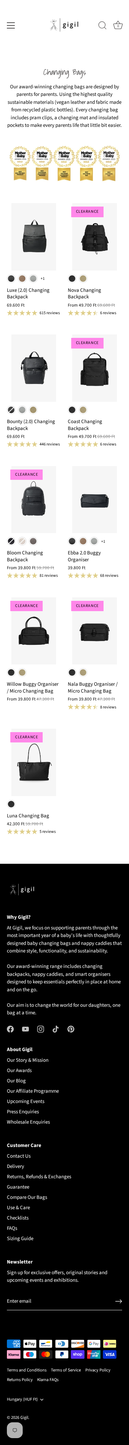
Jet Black (11, 279)
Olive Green (33, 410)
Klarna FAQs (47, 1380)
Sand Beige (22, 541)
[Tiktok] (55, 1029)
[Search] (102, 26)
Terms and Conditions (26, 1370)
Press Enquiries (23, 1111)
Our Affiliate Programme (33, 1091)
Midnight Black (11, 541)
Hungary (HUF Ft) (22, 1399)
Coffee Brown (22, 279)
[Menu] (11, 25)
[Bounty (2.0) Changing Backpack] (34, 368)
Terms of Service (66, 1370)
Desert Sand (83, 279)
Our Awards (19, 1070)
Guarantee (18, 1187)
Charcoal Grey (33, 541)
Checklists (18, 1218)
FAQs (12, 1228)
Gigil (24, 1417)
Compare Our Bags (27, 1197)
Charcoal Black (72, 279)
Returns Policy (20, 1380)
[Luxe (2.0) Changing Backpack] (34, 237)
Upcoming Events (25, 1101)
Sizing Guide (20, 1238)
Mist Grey (33, 279)
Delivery (15, 1166)
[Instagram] (40, 1029)
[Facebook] (10, 1029)
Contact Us (19, 1156)
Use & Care (18, 1207)
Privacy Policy (97, 1370)
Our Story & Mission (28, 1060)
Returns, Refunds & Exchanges (39, 1176)
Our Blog (16, 1080)
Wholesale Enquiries (28, 1122)
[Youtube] (25, 1029)
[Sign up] (118, 1301)
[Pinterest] (70, 1029)
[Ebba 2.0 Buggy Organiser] (95, 499)
